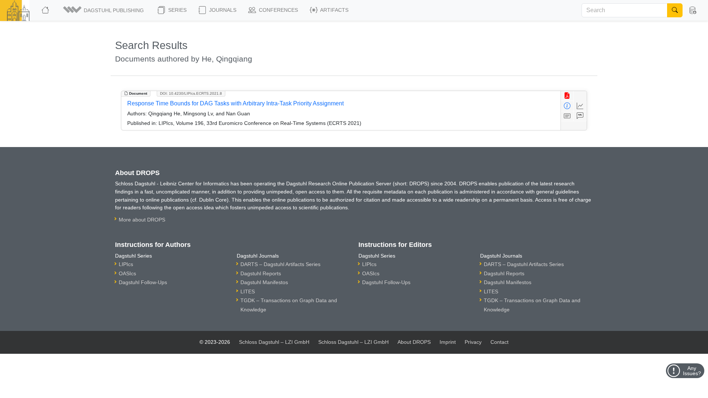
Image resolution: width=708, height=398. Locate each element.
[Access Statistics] (580, 106)
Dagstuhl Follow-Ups (143, 282)
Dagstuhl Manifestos (264, 282)
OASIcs (127, 273)
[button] (104, 10)
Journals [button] (222, 10)
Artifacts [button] (333, 10)
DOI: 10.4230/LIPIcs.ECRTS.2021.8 (191, 93)
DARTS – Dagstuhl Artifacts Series (280, 264)
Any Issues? (692, 370)
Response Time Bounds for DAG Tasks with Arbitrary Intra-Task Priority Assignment (235, 103)
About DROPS (414, 342)
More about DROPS (142, 220)
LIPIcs (126, 264)
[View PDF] (567, 96)
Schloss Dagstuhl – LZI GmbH (274, 342)
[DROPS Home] (45, 10)
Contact (499, 342)
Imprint (448, 342)
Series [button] (177, 10)
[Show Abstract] (567, 116)
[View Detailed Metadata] (567, 106)
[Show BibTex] (580, 116)
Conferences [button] (277, 10)
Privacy (473, 342)
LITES (247, 291)
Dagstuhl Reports (260, 273)
